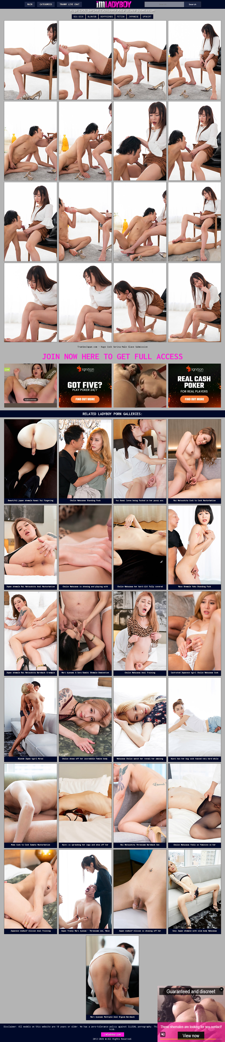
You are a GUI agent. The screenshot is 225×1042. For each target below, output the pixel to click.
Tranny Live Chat (69, 4)
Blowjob (92, 16)
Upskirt (147, 16)
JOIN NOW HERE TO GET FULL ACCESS (112, 356)
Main (29, 4)
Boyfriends (107, 16)
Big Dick (78, 16)
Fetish (120, 16)
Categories (46, 4)
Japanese (134, 16)
